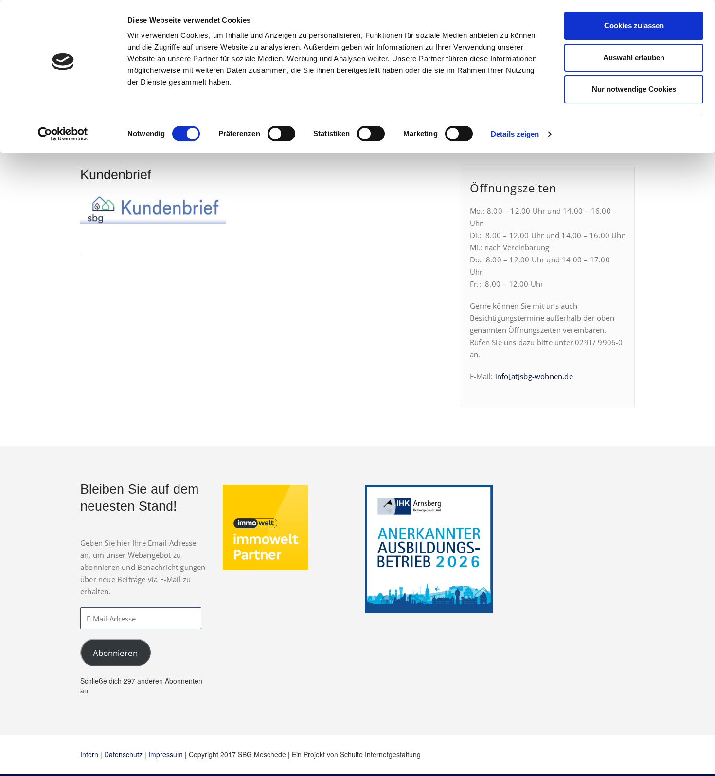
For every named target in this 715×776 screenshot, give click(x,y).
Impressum (165, 754)
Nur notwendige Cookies (634, 89)
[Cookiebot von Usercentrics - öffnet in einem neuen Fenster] (63, 134)
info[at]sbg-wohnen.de (534, 376)
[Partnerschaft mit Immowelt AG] (265, 527)
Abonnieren (115, 652)
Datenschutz (123, 754)
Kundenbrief (115, 175)
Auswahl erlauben (633, 57)
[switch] (281, 133)
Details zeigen (515, 134)
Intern (89, 754)
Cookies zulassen (634, 25)
